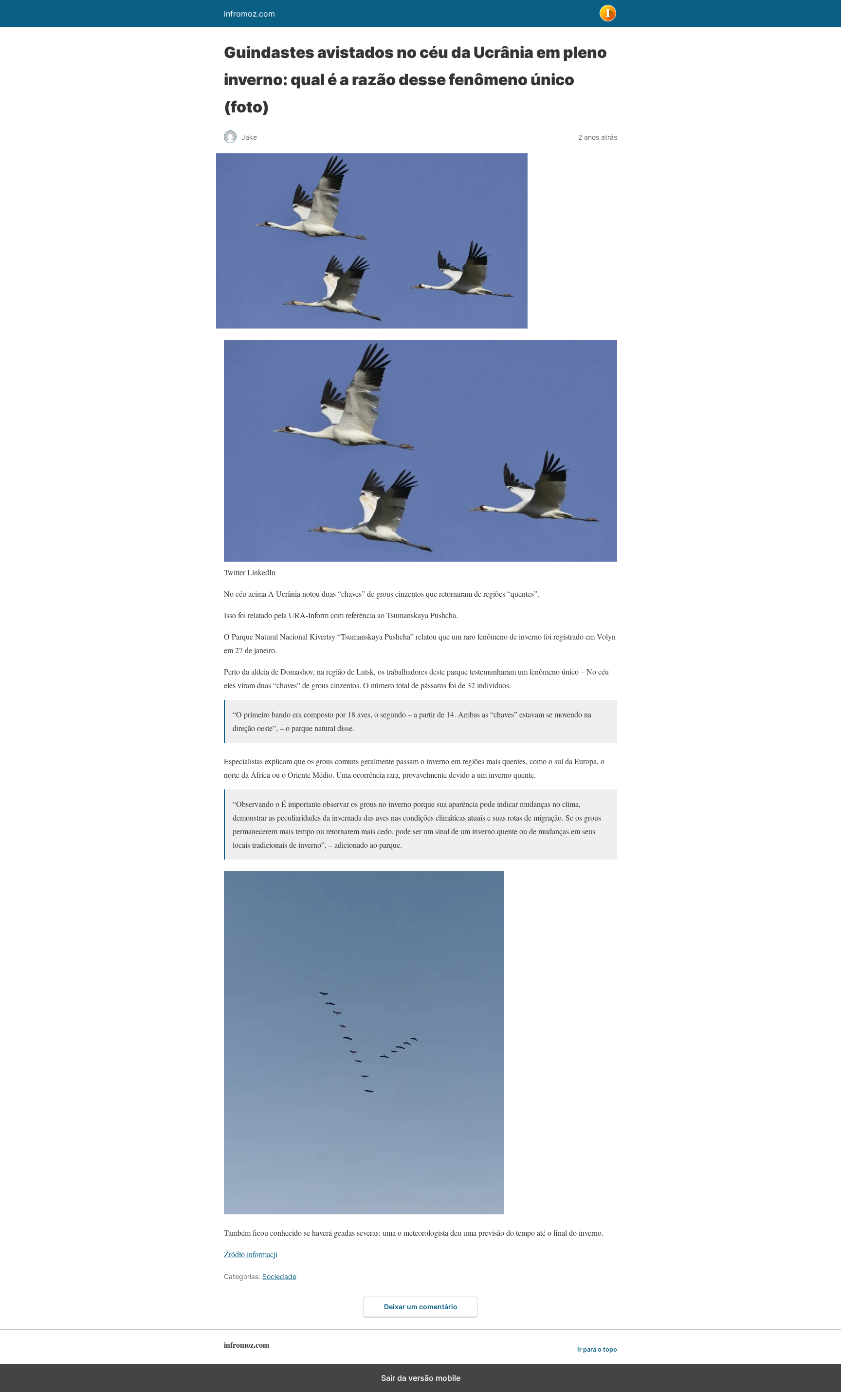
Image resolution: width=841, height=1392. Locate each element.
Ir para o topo (597, 1349)
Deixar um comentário (420, 1306)
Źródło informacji (250, 1254)
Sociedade (279, 1276)
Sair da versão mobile (420, 1378)
